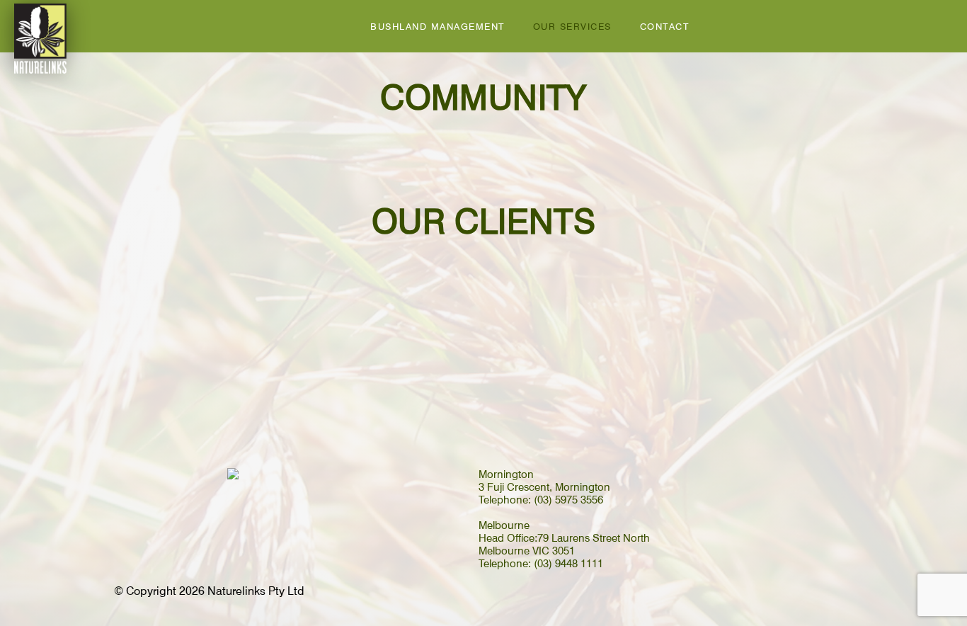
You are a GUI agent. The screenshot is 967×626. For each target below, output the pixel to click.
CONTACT (665, 26)
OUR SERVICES (572, 26)
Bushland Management (437, 26)
